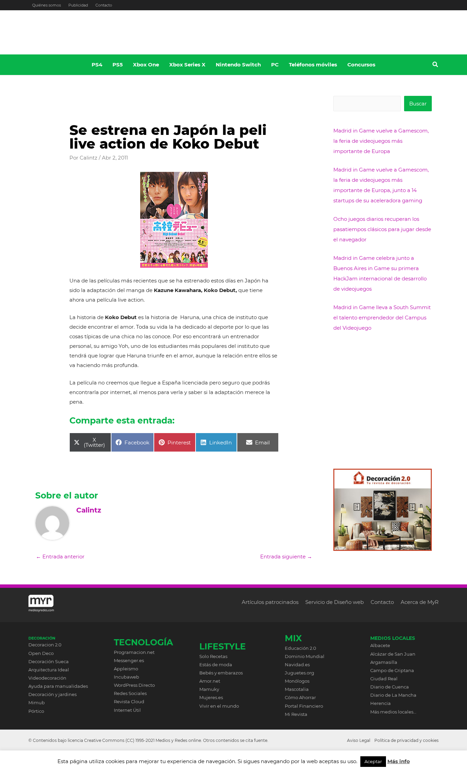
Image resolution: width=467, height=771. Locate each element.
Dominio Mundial (304, 656)
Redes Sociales (130, 693)
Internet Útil (127, 710)
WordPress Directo (134, 685)
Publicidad (78, 5)
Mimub (36, 702)
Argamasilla (383, 662)
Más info (398, 761)
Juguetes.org (299, 672)
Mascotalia (297, 689)
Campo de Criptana (392, 670)
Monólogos (297, 681)
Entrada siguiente (286, 556)
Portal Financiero (304, 706)
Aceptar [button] (373, 761)
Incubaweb (126, 677)
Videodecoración (47, 678)
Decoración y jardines (52, 694)
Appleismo (126, 668)
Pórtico (36, 711)
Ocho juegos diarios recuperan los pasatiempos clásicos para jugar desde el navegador (382, 229)
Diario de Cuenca (389, 687)
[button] (435, 65)
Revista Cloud (129, 701)
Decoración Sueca (48, 661)
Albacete (380, 645)
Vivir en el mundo (219, 706)
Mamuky (209, 689)
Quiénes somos (46, 5)
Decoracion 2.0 (45, 644)
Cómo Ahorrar (300, 697)
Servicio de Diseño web (334, 602)
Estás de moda (215, 664)
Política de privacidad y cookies (406, 740)
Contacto (103, 5)
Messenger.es (129, 660)
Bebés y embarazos (221, 672)
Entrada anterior (60, 556)
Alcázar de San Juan (392, 654)
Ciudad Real (384, 678)
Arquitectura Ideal (48, 669)
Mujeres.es (211, 697)
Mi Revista (296, 714)
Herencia (380, 703)
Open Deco (41, 653)
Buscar (418, 103)
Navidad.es (297, 664)
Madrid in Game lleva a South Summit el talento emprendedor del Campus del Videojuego (382, 317)
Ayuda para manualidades (58, 686)
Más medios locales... (393, 712)
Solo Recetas (213, 656)
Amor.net (209, 681)
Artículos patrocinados (270, 602)
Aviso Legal (358, 740)
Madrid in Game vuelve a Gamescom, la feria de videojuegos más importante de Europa (381, 140)
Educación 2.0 (300, 648)
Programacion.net (134, 652)
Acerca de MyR (420, 602)
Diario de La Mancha (393, 695)
